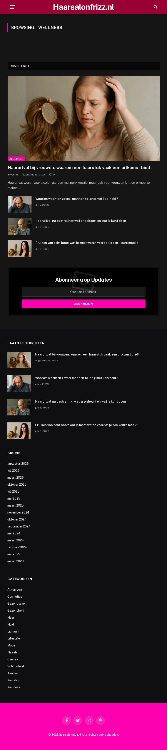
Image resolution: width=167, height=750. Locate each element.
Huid (10, 624)
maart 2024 (15, 540)
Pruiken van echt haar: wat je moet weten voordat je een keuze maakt (86, 243)
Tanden (12, 673)
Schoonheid (15, 666)
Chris (14, 174)
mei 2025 (13, 498)
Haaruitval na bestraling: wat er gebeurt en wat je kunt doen (80, 221)
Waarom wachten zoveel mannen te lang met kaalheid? (76, 199)
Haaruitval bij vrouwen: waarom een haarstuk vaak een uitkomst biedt (80, 167)
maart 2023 (15, 561)
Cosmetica (14, 596)
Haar (10, 617)
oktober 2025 (17, 484)
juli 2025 (13, 491)
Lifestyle (13, 638)
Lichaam (13, 631)
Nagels (12, 652)
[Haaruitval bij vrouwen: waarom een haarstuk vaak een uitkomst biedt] (84, 118)
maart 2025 (15, 505)
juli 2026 (13, 470)
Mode (11, 645)
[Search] (155, 7)
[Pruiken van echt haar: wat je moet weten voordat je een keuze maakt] (20, 248)
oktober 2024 (17, 519)
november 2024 (18, 512)
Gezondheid (15, 610)
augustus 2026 (18, 463)
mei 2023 (13, 554)
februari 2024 (17, 547)
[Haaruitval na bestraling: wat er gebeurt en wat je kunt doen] (20, 226)
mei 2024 (13, 533)
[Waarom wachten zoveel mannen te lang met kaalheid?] (20, 204)
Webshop (13, 680)
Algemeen (16, 159)
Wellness (13, 687)
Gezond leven (17, 603)
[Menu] (12, 7)
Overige (12, 659)
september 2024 (19, 526)
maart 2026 (15, 477)
